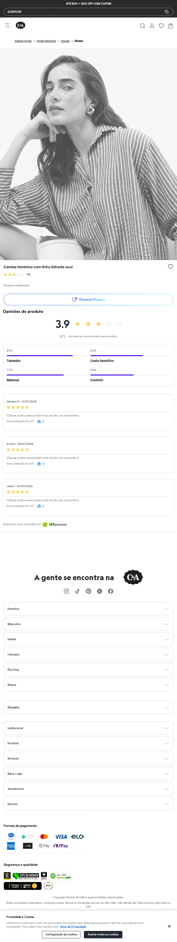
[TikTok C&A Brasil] (77, 591)
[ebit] (44, 876)
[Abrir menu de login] (152, 26)
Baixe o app (15, 773)
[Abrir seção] (96, 609)
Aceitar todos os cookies (103, 934)
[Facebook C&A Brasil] (110, 591)
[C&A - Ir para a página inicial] (20, 26)
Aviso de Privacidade (73, 926)
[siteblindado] (26, 876)
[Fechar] (169, 926)
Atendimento (16, 789)
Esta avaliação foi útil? (20, 421)
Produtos (13, 743)
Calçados (13, 654)
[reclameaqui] (60, 876)
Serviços (13, 758)
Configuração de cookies (61, 934)
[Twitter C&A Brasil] (99, 591)
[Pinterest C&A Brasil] (88, 591)
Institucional (15, 728)
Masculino (14, 624)
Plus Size (13, 669)
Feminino (13, 609)
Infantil (12, 639)
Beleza (12, 684)
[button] (142, 26)
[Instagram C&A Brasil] (66, 591)
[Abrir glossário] (94, 707)
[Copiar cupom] (166, 12)
